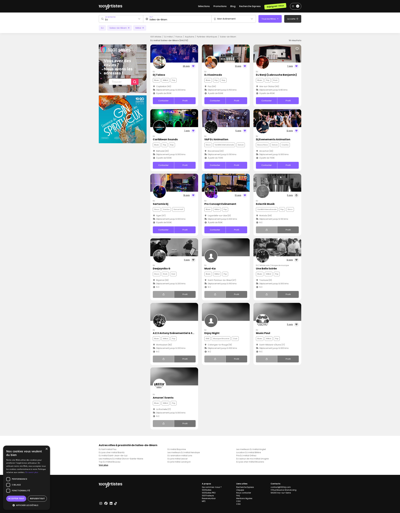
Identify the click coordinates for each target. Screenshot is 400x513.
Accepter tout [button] (16, 498)
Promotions (220, 6)
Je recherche (110, 17)
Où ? (151, 17)
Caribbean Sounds (165, 139)
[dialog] (26, 478)
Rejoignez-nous (275, 6)
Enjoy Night (212, 333)
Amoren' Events (163, 397)
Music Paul (263, 333)
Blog (232, 6)
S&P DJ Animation (216, 139)
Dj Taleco (159, 75)
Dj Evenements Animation (273, 139)
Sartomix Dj (160, 204)
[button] (26, 505)
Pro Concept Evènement (220, 204)
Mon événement (226, 18)
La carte (291, 18)
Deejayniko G (161, 268)
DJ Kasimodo (213, 75)
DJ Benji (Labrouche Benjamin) (276, 75)
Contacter (163, 100)
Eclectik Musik (265, 204)
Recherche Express (250, 6)
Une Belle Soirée (266, 268)
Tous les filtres (269, 18)
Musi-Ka (210, 268)
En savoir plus (31, 472)
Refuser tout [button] (37, 498)
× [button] (46, 449)
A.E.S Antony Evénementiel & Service (176, 333)
